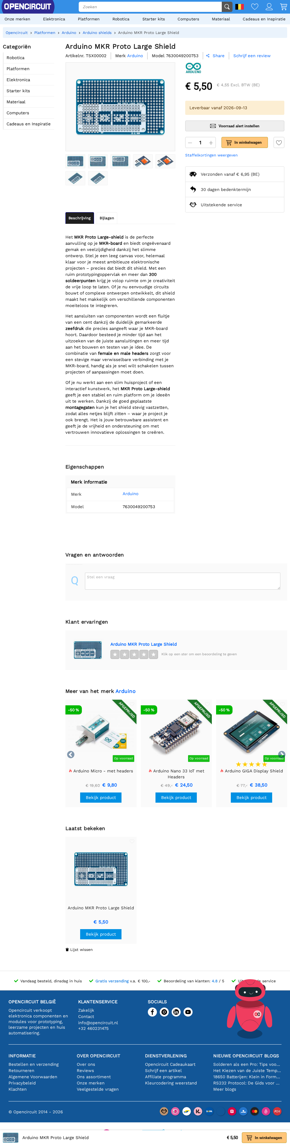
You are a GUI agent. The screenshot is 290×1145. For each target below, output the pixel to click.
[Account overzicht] (265, 7)
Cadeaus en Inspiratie (264, 19)
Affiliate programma (165, 1076)
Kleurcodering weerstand (171, 1083)
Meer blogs (224, 1089)
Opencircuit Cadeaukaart (170, 1064)
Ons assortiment (94, 1076)
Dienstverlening (166, 1055)
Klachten (17, 1089)
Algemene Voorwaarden (32, 1076)
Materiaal (221, 19)
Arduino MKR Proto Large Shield (143, 644)
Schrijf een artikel (163, 1070)
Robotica (120, 19)
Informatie (22, 1055)
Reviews (85, 1070)
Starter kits (153, 19)
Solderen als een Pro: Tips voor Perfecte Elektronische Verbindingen (247, 1064)
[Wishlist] (251, 7)
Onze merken (17, 19)
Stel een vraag (100, 577)
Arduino (130, 493)
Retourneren (21, 1070)
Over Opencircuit (98, 1055)
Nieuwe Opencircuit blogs (246, 1055)
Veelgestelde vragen (98, 1089)
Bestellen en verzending (33, 1064)
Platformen (89, 19)
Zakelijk (86, 1010)
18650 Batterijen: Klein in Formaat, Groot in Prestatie (247, 1076)
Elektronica (54, 19)
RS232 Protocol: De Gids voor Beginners (247, 1083)
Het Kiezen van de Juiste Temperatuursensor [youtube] (247, 1070)
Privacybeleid (22, 1083)
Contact (86, 1016)
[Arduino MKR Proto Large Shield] (75, 161)
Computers (188, 19)
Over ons (86, 1064)
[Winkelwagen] (280, 7)
